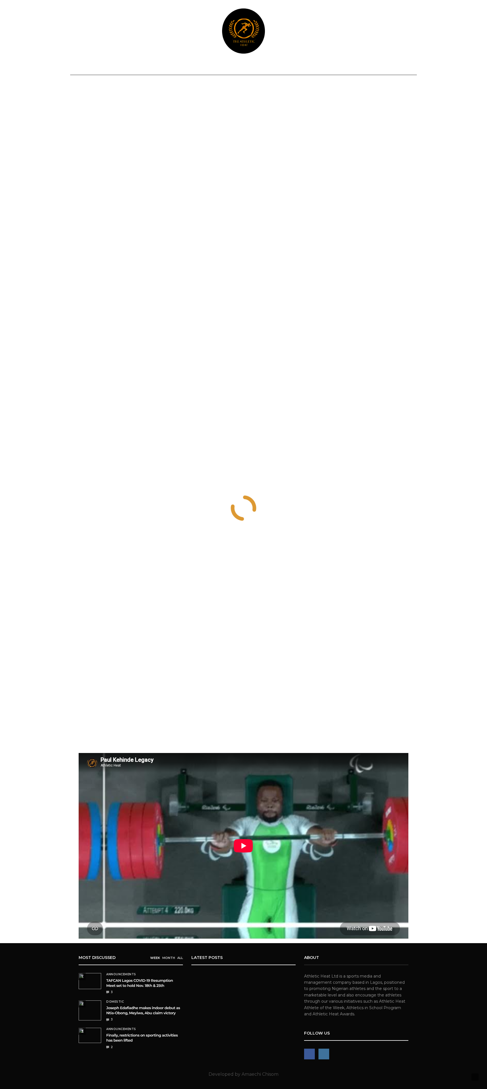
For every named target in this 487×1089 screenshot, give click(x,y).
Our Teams (368, 66)
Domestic (136, 66)
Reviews (212, 66)
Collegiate (271, 66)
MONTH (168, 958)
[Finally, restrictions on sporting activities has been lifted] (90, 1035)
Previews (239, 66)
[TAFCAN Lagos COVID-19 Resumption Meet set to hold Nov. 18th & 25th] (90, 981)
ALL (180, 958)
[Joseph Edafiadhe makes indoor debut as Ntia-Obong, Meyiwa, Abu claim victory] (90, 1010)
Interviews (305, 66)
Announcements (97, 66)
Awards (335, 66)
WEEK (155, 958)
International (172, 66)
